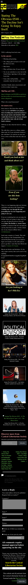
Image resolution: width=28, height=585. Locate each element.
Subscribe (22, 443)
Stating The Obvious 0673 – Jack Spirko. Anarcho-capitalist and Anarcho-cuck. (14, 383)
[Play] (13, 39)
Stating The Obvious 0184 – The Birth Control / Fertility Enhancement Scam (14, 337)
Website (4, 523)
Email (4, 517)
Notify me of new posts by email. (13, 534)
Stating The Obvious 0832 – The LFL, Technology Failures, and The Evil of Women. (14, 314)
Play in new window (12, 41)
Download (22, 41)
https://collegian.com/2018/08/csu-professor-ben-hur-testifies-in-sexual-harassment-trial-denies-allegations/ (13, 96)
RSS (17, 45)
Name (4, 512)
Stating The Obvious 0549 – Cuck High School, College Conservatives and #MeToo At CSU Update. (21, 456)
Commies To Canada (12, 246)
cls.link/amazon (5, 232)
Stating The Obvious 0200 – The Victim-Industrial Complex (14, 360)
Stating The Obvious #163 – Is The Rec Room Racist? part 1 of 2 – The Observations (14, 424)
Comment (5, 498)
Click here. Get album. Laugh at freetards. (14, 559)
